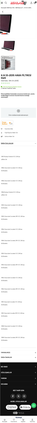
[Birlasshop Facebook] (12, 396)
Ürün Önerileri (6, 357)
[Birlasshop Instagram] (24, 396)
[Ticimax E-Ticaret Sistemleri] (18, 418)
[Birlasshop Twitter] (18, 396)
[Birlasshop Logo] (18, 3)
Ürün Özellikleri (7, 143)
